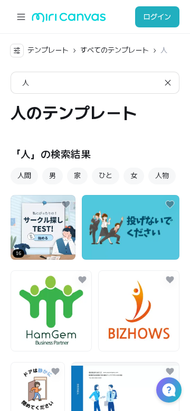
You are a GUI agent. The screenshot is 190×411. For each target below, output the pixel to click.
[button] (169, 390)
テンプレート (48, 50)
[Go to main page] (69, 19)
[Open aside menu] (21, 16)
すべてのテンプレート (114, 50)
